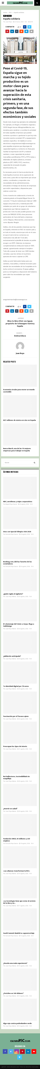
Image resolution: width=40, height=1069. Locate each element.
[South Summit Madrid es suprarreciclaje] (20, 919)
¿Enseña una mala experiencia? (15, 963)
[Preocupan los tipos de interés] (20, 733)
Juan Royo (9, 22)
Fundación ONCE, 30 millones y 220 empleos (16, 839)
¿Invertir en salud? (10, 808)
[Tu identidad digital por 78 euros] (20, 672)
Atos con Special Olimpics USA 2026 (17, 531)
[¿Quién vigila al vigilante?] (20, 580)
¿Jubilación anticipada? (12, 656)
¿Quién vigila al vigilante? (13, 594)
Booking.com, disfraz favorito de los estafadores (17, 562)
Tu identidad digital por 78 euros (16, 686)
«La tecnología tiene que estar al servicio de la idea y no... (19, 902)
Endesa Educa (20, 335)
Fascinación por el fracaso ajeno (16, 716)
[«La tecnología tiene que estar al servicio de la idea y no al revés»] (20, 887)
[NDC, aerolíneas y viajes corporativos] (20, 488)
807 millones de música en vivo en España (19, 420)
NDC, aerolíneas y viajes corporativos (17, 501)
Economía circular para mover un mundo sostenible (19, 390)
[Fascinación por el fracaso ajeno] (20, 703)
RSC (5, 15)
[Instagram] (16, 1051)
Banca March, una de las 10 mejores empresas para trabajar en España (17, 449)
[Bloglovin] (19, 1057)
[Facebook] (5, 1051)
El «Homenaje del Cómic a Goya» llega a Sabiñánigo (18, 625)
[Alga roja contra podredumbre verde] (20, 1010)
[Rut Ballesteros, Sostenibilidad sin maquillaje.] (20, 763)
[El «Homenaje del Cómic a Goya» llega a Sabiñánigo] (20, 610)
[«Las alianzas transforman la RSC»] (20, 857)
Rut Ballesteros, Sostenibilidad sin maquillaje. (16, 777)
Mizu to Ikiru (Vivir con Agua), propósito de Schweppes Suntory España (20, 324)
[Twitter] (11, 1051)
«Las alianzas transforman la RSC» (16, 871)
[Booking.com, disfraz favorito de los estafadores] (20, 548)
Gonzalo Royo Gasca (12, 534)
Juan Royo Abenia (11, 596)
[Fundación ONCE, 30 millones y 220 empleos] (20, 825)
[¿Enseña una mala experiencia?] (20, 949)
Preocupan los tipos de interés (15, 746)
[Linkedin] (28, 1051)
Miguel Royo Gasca (11, 504)
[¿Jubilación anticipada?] (20, 642)
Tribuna (9, 15)
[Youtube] (34, 1051)
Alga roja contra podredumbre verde (17, 1023)
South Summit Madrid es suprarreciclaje (18, 933)
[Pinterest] (22, 1051)
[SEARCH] (34, 463)
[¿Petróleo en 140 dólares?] (20, 980)
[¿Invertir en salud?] (20, 795)
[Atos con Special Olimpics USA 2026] (20, 518)
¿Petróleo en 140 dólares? (13, 993)
